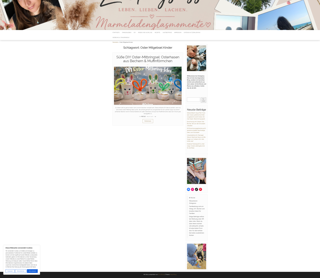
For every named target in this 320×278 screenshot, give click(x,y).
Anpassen (10, 271)
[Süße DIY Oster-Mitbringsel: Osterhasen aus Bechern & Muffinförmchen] (148, 85)
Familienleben (126, 32)
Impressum (177, 32)
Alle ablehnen (20, 271)
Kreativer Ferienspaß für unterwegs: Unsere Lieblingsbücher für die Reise (196, 146)
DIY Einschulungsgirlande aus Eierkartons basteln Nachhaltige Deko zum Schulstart (196, 130)
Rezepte (157, 32)
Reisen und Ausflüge (145, 32)
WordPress (161, 274)
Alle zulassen (32, 271)
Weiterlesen (147, 121)
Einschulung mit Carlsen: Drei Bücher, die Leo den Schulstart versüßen (196, 123)
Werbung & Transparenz (120, 37)
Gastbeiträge (167, 32)
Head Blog (173, 274)
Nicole (143, 116)
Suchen (203, 100)
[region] (21, 260)
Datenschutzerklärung (192, 32)
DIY (135, 32)
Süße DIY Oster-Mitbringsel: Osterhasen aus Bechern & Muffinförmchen (147, 59)
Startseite (116, 32)
